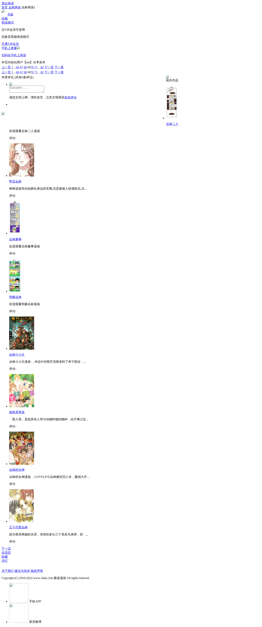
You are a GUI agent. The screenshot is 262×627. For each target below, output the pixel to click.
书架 (10, 14)
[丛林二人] (171, 118)
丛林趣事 (15, 239)
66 (17, 67)
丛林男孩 (14, 7)
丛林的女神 (17, 469)
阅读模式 (8, 22)
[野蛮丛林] (21, 175)
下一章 (59, 67)
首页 (5, 7)
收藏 (5, 18)
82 (42, 67)
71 (36, 67)
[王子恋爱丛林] (21, 521)
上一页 (6, 67)
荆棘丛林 (15, 297)
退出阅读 (8, 3)
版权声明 (37, 570)
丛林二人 (172, 124)
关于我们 (8, 570)
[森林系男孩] (21, 406)
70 (32, 67)
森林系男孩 (17, 412)
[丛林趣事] (15, 233)
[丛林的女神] (21, 463)
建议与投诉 (22, 570)
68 (25, 67)
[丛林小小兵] (21, 348)
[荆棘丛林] (14, 291)
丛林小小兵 (17, 354)
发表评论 (70, 97)
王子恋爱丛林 (18, 527)
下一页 (49, 67)
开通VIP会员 (10, 43)
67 (21, 67)
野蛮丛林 (15, 181)
